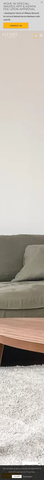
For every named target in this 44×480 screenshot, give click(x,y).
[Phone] (36, 36)
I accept (17, 476)
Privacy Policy (27, 476)
